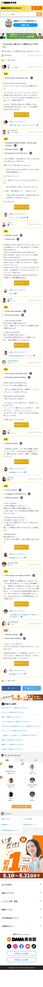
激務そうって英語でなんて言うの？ (13, 744)
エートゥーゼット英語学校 (17, 218)
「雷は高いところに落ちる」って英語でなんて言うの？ (19, 735)
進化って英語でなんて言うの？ (12, 717)
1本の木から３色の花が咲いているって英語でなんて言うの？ (21, 726)
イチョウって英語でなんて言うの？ (13, 712)
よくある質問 (27, 819)
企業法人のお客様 (21, 953)
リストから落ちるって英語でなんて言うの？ (16, 722)
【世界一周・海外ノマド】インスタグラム (22, 125)
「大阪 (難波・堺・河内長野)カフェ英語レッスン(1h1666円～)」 (24, 616)
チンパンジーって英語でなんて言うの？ (14, 731)
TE (32, 798)
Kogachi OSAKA (32, 785)
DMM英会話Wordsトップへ (11, 830)
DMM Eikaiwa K (11, 771)
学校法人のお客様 (21, 960)
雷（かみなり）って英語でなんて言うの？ (15, 708)
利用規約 (4, 825)
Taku (10, 798)
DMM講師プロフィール (16, 472)
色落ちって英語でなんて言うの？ (12, 740)
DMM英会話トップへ (30, 825)
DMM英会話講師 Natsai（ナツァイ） (21, 356)
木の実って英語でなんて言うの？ (12, 749)
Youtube (12, 294)
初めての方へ (6, 819)
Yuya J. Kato (11, 785)
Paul (32, 771)
